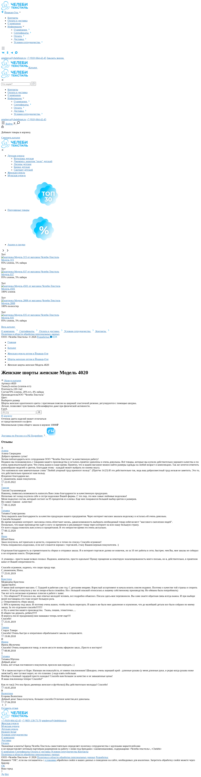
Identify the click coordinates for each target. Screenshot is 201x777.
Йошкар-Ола (11, 12)
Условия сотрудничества (27, 42)
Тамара (5, 627)
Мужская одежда (17, 175)
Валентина (7, 693)
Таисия (5, 487)
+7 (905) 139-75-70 (31, 720)
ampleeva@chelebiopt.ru (13, 58)
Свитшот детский (23, 169)
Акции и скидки (16, 244)
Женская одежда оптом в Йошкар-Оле (28, 353)
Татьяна (5, 510)
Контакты (13, 17)
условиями (50, 760)
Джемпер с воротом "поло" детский (33, 161)
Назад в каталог (12, 380)
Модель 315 (7, 260)
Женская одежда (16, 172)
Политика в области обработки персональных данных (30, 334)
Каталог (33, 67)
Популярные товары (18, 210)
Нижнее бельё (8, 732)
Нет (7, 774)
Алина (4, 450)
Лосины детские (22, 164)
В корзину (7, 416)
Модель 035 (7, 317)
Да (2, 774)
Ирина (4, 642)
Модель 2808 (8, 303)
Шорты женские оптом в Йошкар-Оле (28, 359)
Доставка (19, 39)
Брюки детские (22, 167)
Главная (12, 342)
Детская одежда (16, 155)
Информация (15, 26)
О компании (14, 23)
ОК (3, 765)
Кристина (6, 579)
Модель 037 (7, 274)
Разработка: (43, 337)
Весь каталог (8, 327)
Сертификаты (21, 33)
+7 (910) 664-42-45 (36, 58)
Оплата (18, 36)
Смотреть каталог (10, 137)
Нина (4, 536)
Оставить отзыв (9, 708)
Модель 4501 (8, 289)
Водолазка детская (24, 158)
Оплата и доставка (17, 20)
